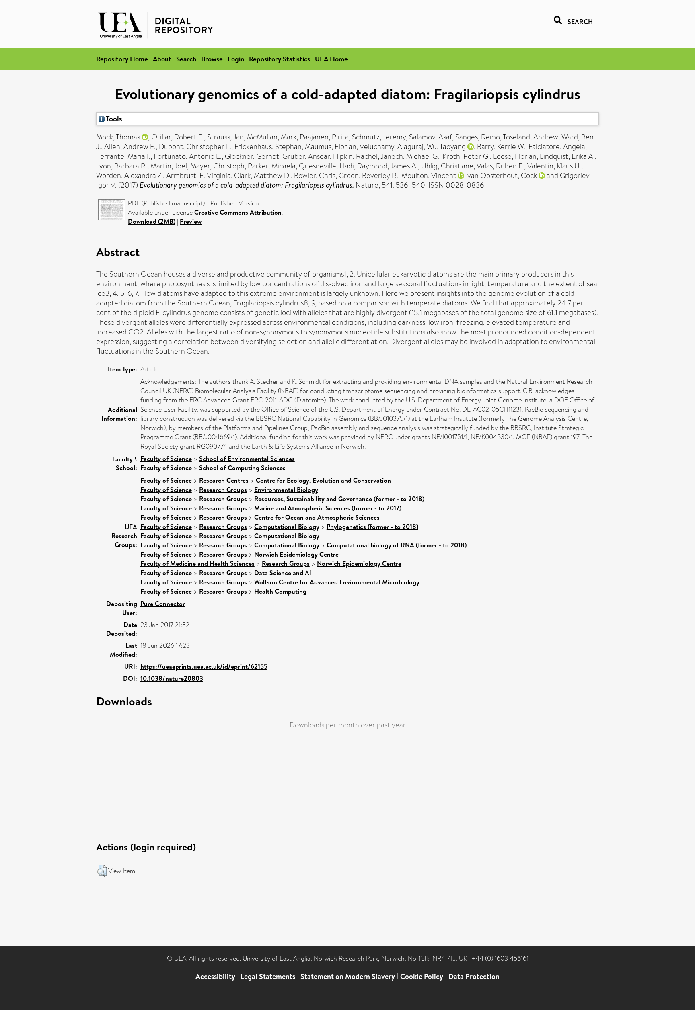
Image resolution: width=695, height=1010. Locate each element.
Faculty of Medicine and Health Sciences (197, 563)
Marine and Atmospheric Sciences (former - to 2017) (327, 508)
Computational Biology (286, 526)
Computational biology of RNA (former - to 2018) (397, 545)
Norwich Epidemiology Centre (296, 554)
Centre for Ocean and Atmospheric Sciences (317, 517)
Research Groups (223, 489)
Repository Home (122, 59)
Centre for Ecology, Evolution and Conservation (323, 480)
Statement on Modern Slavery (347, 976)
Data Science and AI (282, 572)
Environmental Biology (286, 489)
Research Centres (224, 480)
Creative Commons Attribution (238, 212)
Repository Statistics (279, 59)
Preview (191, 221)
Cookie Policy (421, 976)
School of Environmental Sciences (247, 458)
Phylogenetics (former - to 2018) (372, 526)
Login (236, 59)
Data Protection (474, 976)
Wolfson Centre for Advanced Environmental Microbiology (336, 582)
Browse (212, 59)
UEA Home (331, 59)
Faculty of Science (166, 458)
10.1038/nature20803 (171, 678)
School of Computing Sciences (242, 467)
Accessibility (215, 976)
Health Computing (280, 591)
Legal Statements (268, 976)
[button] (102, 871)
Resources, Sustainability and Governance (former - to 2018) (339, 498)
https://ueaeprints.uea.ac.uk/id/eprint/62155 (203, 666)
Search (186, 59)
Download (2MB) (151, 221)
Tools (113, 118)
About (162, 59)
